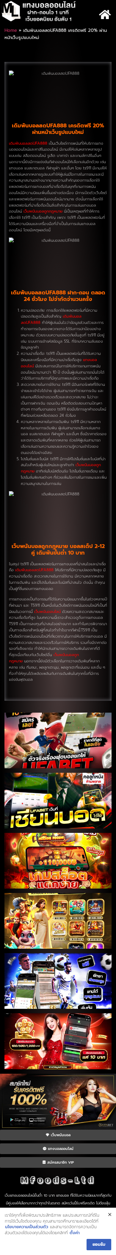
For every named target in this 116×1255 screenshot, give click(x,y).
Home (10, 30)
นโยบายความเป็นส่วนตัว (26, 1227)
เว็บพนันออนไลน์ (47, 611)
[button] (104, 14)
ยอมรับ (99, 1244)
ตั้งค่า (75, 1233)
